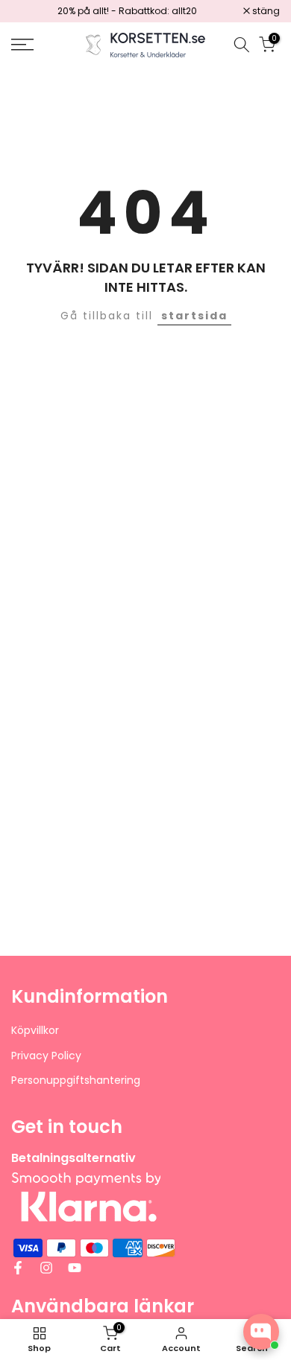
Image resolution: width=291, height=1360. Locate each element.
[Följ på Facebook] (18, 1268)
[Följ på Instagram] (46, 1268)
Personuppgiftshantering (75, 1080)
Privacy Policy (46, 1056)
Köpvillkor (35, 1031)
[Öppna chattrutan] (261, 1332)
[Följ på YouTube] (74, 1268)
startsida (194, 315)
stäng (265, 11)
